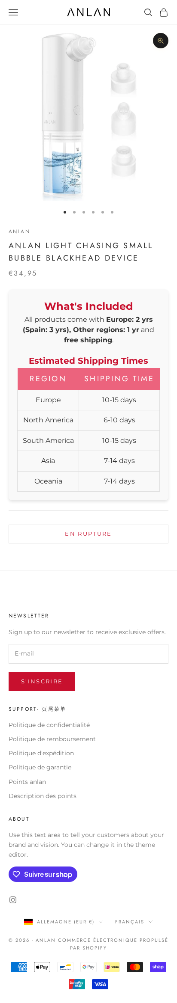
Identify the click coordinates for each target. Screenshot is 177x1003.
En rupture (88, 533)
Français (129, 921)
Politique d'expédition (41, 753)
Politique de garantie (40, 767)
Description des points (42, 796)
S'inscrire (42, 681)
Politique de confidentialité (49, 725)
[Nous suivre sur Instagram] (13, 900)
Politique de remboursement (52, 739)
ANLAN (19, 231)
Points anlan (27, 782)
